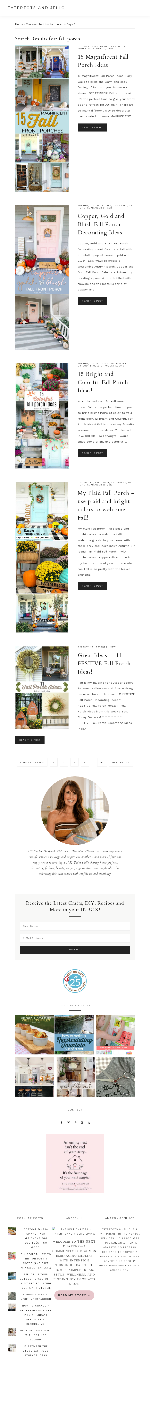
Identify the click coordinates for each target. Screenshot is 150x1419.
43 (103, 762)
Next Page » (121, 763)
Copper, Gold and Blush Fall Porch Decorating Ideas (101, 224)
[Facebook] (62, 1122)
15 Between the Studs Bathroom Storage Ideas (36, 1351)
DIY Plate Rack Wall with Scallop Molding (35, 1335)
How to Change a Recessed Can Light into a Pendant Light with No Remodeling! (36, 1315)
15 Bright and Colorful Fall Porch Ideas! (103, 382)
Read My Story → (74, 1295)
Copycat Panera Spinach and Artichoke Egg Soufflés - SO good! (36, 1238)
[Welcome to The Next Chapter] (74, 1231)
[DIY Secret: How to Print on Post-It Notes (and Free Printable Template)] (115, 1035)
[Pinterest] (75, 1122)
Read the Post (92, 127)
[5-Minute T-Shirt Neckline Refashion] (115, 1078)
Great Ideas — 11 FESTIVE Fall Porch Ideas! (104, 664)
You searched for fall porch (44, 24)
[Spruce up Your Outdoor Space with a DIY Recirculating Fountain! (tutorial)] (74, 1035)
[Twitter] (68, 1122)
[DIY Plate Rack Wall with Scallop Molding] (76, 1078)
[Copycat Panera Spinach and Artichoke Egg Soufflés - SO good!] (34, 1035)
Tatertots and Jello (36, 8)
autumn (83, 206)
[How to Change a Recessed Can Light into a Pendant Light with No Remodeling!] (34, 1078)
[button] (144, 8)
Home (19, 24)
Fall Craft (120, 206)
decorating (98, 206)
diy (80, 46)
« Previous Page (32, 763)
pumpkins (84, 48)
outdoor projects (112, 46)
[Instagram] (82, 1122)
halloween (91, 46)
